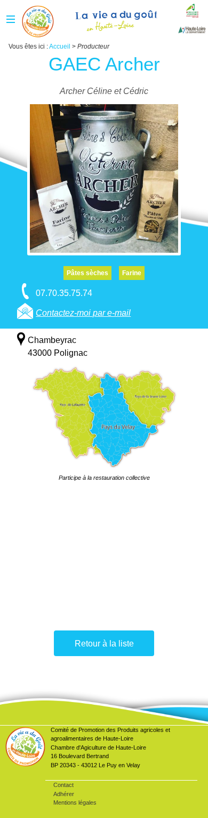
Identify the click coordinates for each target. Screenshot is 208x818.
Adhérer (63, 794)
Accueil (38, 21)
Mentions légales (75, 802)
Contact (63, 785)
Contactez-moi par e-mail (83, 312)
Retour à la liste (104, 643)
